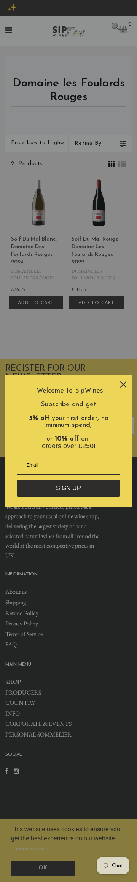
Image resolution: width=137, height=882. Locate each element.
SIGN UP (68, 488)
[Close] (123, 384)
